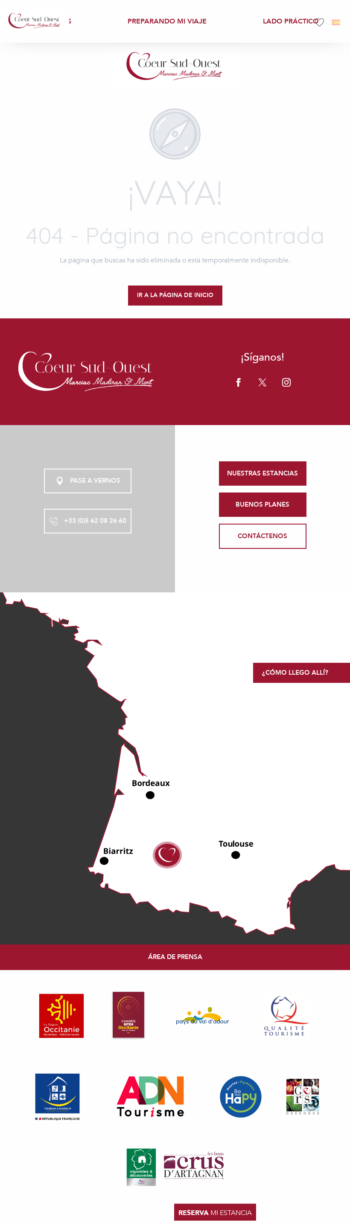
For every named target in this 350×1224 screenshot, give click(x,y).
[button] (336, 22)
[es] (336, 22)
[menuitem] (34, 21)
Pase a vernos (95, 480)
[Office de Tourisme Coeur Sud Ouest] (175, 67)
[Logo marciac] (87, 371)
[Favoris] (320, 22)
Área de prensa (175, 957)
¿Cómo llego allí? (295, 672)
